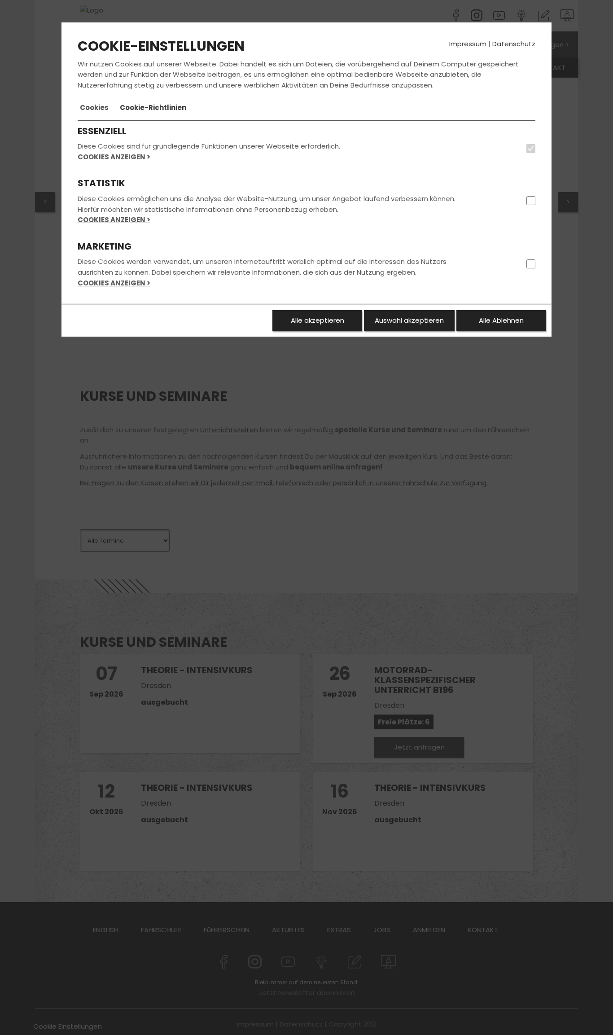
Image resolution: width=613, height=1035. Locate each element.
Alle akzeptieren (317, 320)
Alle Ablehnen (501, 320)
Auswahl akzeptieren (409, 320)
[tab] (94, 108)
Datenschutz (513, 43)
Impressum (467, 43)
